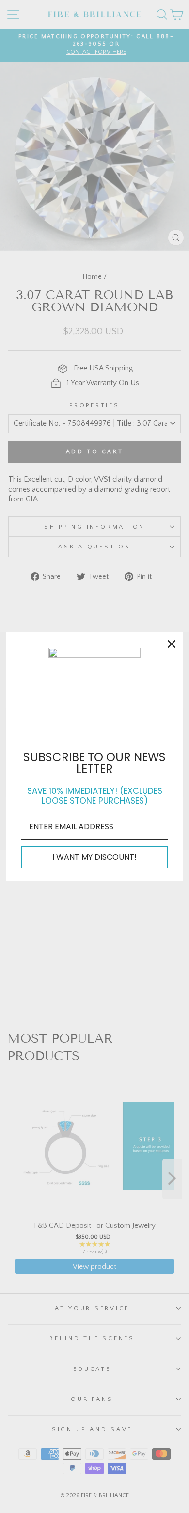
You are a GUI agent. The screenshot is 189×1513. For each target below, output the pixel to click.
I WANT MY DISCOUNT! (94, 857)
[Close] (171, 644)
